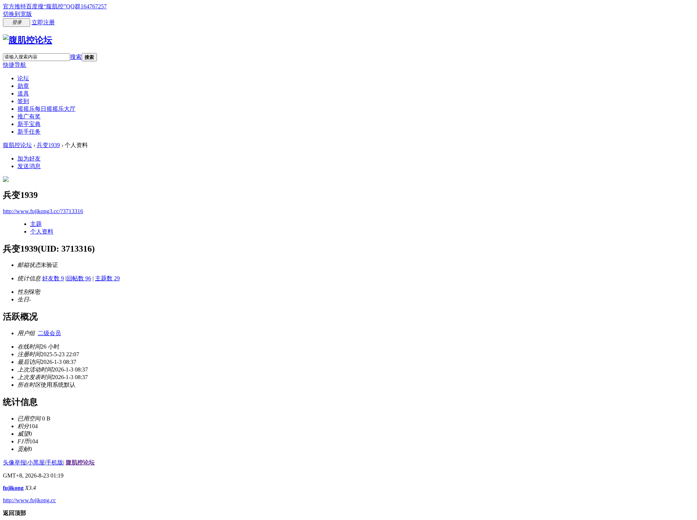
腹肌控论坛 (17, 145)
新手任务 (29, 132)
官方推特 (14, 6)
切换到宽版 (17, 14)
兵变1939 (48, 145)
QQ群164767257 (86, 6)
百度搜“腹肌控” (46, 6)
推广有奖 (29, 116)
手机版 (54, 462)
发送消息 (29, 166)
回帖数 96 (78, 278)
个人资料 (41, 231)
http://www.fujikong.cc (29, 500)
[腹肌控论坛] (27, 40)
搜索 (76, 57)
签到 (23, 101)
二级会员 (49, 333)
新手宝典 (29, 124)
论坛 (23, 78)
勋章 (23, 86)
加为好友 (29, 158)
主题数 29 (107, 278)
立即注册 (43, 22)
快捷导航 (14, 65)
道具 (23, 93)
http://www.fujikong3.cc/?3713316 (43, 211)
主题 (36, 224)
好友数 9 (53, 278)
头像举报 (14, 462)
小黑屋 (36, 462)
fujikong (13, 488)
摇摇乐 (46, 109)
